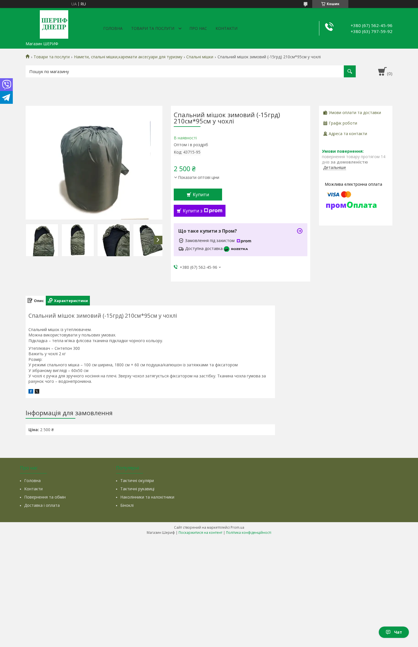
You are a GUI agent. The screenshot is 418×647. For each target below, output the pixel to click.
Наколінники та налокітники (147, 497)
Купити (201, 194)
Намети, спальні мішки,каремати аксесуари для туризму (128, 56)
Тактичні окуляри (137, 480)
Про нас (198, 28)
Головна (113, 28)
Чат (398, 632)
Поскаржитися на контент (200, 532)
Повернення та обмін (45, 497)
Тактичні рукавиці (137, 488)
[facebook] (30, 392)
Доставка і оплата (42, 505)
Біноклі (127, 505)
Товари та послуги (152, 28)
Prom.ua (237, 527)
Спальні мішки (199, 56)
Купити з (192, 211)
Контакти (226, 28)
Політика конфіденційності (248, 532)
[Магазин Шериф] (54, 23)
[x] (37, 392)
